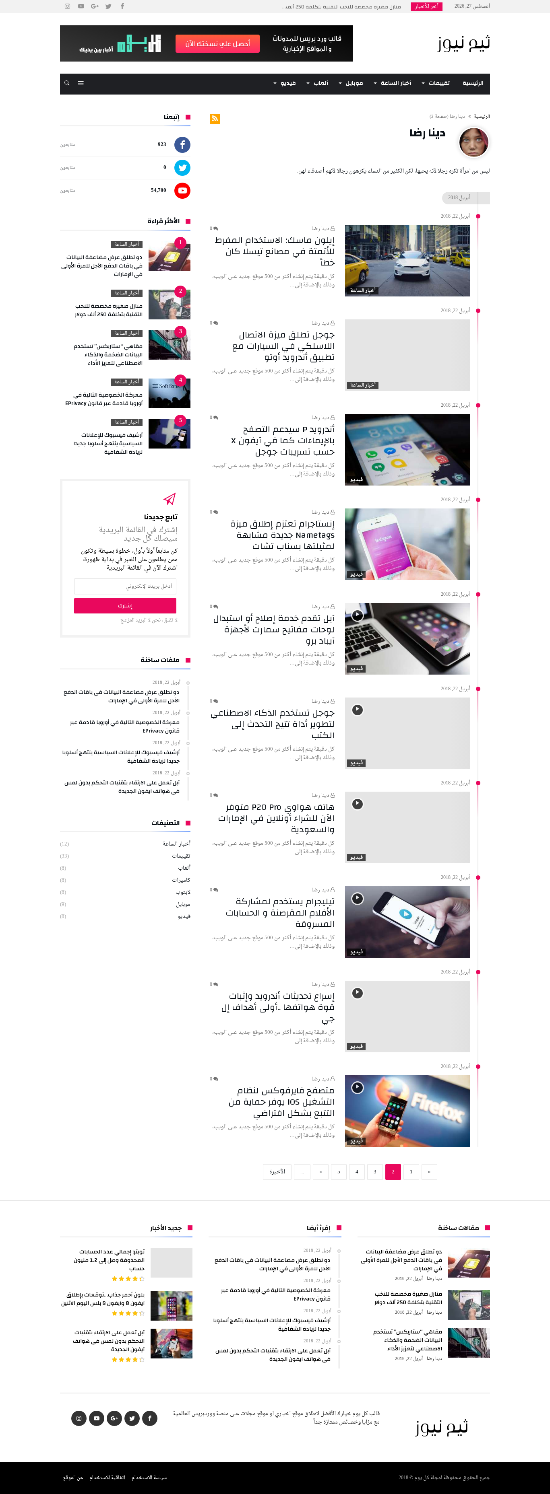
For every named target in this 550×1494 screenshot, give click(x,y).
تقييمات (181, 856)
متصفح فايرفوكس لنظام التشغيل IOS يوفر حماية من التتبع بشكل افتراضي (281, 1101)
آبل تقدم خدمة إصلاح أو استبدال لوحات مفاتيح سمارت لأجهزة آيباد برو (274, 629)
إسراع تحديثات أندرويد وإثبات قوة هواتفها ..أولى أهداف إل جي (278, 1007)
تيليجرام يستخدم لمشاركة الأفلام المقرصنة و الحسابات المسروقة (280, 912)
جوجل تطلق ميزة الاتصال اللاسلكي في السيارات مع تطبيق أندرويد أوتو (283, 346)
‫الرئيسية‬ (482, 117)
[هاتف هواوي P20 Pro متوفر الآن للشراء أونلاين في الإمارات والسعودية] (407, 827)
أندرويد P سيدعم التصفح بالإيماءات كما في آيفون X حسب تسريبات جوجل (283, 440)
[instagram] (67, 6)
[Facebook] (122, 6)
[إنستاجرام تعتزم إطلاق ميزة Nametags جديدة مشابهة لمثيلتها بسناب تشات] (407, 544)
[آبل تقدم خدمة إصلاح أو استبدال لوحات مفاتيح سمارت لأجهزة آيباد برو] (407, 639)
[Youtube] (80, 6)
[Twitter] (108, 6)
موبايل (183, 904)
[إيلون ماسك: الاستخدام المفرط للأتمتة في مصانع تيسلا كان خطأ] (407, 260)
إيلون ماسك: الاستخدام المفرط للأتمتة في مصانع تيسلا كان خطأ (275, 251)
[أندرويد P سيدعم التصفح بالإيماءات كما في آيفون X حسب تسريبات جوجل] (407, 450)
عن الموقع (73, 1477)
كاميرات (181, 880)
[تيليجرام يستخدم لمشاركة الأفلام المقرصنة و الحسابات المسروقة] (407, 922)
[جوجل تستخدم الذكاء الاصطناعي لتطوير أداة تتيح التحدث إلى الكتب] (407, 733)
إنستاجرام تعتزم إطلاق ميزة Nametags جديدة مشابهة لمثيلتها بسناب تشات (282, 535)
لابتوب (183, 892)
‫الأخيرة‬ (277, 1172)
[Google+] (94, 6)
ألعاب (184, 868)
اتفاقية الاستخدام (107, 1477)
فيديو (356, 480)
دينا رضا (321, 228)
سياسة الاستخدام (149, 1477)
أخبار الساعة (363, 290)
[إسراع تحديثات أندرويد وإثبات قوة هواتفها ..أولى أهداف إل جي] (407, 1016)
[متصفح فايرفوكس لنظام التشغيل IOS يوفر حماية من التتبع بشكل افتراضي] (407, 1111)
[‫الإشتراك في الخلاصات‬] (215, 119)
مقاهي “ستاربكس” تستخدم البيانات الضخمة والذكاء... (344, 7)
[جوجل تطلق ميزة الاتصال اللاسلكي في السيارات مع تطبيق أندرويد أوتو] (407, 355)
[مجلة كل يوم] (463, 25)
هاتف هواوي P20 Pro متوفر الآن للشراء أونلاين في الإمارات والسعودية (276, 818)
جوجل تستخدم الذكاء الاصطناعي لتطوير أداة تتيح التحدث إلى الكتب (272, 724)
